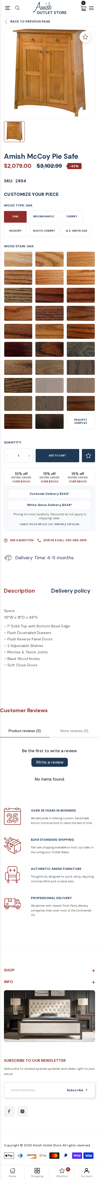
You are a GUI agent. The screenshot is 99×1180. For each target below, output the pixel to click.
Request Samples (80, 421)
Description (19, 591)
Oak (15, 216)
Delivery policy (70, 591)
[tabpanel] (49, 72)
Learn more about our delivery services (49, 524)
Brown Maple (43, 216)
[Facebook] (9, 1111)
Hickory (15, 230)
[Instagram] (22, 1111)
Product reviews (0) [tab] (24, 731)
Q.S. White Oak (76, 230)
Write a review (49, 762)
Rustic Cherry (44, 230)
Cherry (71, 216)
